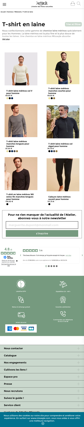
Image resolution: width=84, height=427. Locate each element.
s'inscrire (42, 233)
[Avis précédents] (20, 255)
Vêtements (18, 12)
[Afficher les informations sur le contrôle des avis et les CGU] (17, 261)
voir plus (68, 255)
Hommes (10, 12)
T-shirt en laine (28, 12)
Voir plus (6, 39)
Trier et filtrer (73, 24)
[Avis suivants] (82, 255)
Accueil (3, 12)
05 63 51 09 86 (63, 321)
